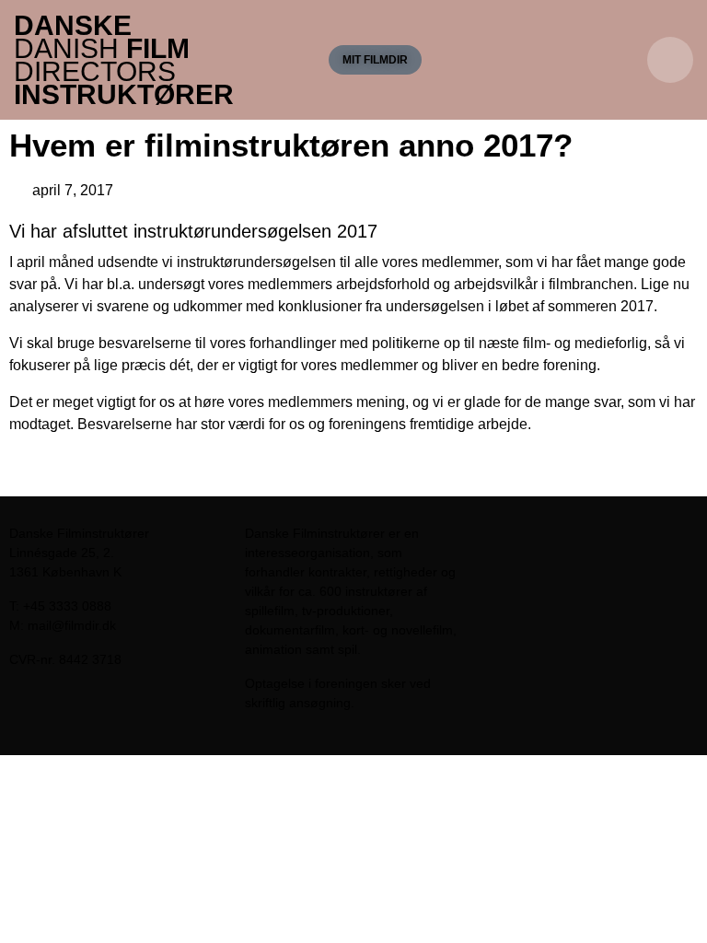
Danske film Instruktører (124, 60)
